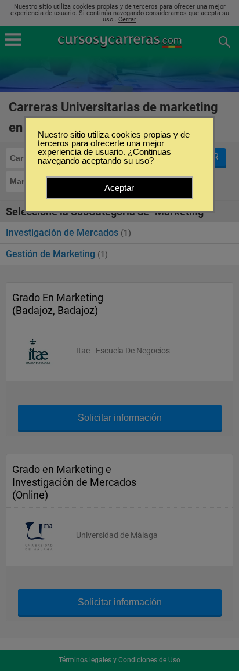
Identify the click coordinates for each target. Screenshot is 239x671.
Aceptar (119, 188)
